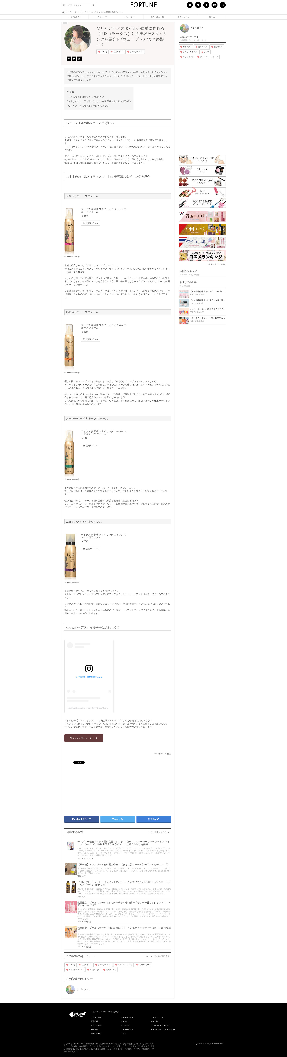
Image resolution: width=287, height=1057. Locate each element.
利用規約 (94, 1029)
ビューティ (130, 17)
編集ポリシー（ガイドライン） (163, 1029)
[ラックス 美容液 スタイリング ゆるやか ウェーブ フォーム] (72, 348)
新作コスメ (187, 46)
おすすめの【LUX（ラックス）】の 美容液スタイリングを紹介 (99, 101)
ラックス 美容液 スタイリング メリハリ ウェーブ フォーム (103, 210)
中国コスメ (218, 46)
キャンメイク (188, 57)
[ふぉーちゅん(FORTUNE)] (143, 6)
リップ (206, 51)
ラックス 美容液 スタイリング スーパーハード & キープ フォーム (103, 433)
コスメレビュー (184, 17)
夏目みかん (81, 896)
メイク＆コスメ (127, 1017)
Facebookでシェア (81, 819)
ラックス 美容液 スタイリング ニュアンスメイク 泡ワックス (103, 536)
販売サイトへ (91, 223)
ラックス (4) (94, 969)
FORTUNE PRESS (85, 858)
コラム (212, 17)
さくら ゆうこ (83, 989)
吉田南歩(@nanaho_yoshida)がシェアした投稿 (89, 708)
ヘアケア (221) (144, 964)
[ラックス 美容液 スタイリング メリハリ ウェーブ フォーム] (72, 232)
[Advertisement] (90, 789)
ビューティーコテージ (209, 57)
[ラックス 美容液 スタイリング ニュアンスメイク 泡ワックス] (72, 557)
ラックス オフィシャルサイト (84, 738)
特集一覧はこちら (216, 264)
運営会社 (94, 1021)
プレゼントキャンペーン (160, 1025)
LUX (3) (103, 51)
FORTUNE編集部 (84, 921)
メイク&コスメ (74, 17)
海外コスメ (202, 46)
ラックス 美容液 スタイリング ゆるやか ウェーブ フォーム (103, 326)
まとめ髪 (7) (118, 51)
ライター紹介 (96, 1017)
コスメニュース (157, 17)
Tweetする (117, 819)
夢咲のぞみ (81, 876)
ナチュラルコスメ (189, 51)
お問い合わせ (96, 1025)
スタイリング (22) (124, 964)
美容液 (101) (110, 969)
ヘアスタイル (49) (75, 969)
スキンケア (102, 17)
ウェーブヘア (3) (136, 51)
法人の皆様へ (96, 1033)
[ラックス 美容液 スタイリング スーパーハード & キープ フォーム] (72, 454)
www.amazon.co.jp (73, 257)
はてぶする (153, 819)
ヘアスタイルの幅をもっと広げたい (86, 96)
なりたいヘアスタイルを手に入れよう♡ (88, 105)
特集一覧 (154, 1021)
